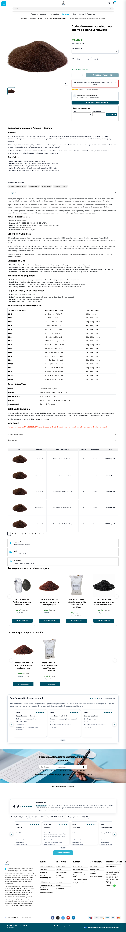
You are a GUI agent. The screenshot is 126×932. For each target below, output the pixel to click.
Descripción (11, 193)
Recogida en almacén (79, 882)
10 (39, 534)
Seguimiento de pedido (46, 866)
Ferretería (65, 14)
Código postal (96, 111)
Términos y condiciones (96, 876)
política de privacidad (78, 770)
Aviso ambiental (77, 872)
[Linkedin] (73, 918)
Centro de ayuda (78, 869)
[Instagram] (58, 918)
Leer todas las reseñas (63, 853)
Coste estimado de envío (80, 879)
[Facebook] (52, 918)
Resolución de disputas (46, 892)
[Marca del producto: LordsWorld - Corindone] (74, 34)
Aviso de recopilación (112, 927)
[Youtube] (68, 918)
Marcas (58, 875)
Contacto (59, 882)
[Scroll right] (117, 596)
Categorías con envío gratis (79, 875)
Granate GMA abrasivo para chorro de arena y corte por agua (49, 602)
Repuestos (91, 14)
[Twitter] (63, 918)
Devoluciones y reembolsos (94, 872)
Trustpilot (19, 824)
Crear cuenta (43, 872)
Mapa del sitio (60, 888)
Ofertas (58, 869)
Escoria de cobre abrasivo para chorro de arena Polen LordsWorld (104, 602)
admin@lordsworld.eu (112, 883)
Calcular (111, 115)
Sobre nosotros (77, 866)
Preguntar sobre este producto (95, 103)
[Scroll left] (9, 596)
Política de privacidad (46, 885)
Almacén (58, 885)
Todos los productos (38, 14)
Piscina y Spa (54, 14)
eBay (18, 712)
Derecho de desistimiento (44, 888)
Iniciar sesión (43, 869)
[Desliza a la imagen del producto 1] (11, 91)
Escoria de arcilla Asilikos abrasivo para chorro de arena (22, 602)
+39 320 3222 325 (114, 879)
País (74, 111)
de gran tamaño (46, 186)
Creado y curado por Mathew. (63, 926)
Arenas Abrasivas (34, 186)
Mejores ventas (60, 866)
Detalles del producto (15, 434)
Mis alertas (43, 875)
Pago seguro (93, 866)
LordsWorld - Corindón (60, 186)
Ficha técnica (12, 440)
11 (43, 534)
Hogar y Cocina (78, 14)
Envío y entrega (94, 869)
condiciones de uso (60, 770)
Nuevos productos (61, 872)
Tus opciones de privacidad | (96, 927)
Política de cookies (45, 882)
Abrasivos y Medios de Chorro (17, 186)
